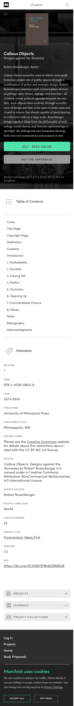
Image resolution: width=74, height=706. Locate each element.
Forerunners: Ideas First (22, 537)
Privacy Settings (53, 687)
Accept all (17, 698)
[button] (8, 638)
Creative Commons (42, 441)
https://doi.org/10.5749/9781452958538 (34, 565)
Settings (46, 698)
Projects (37, 4)
